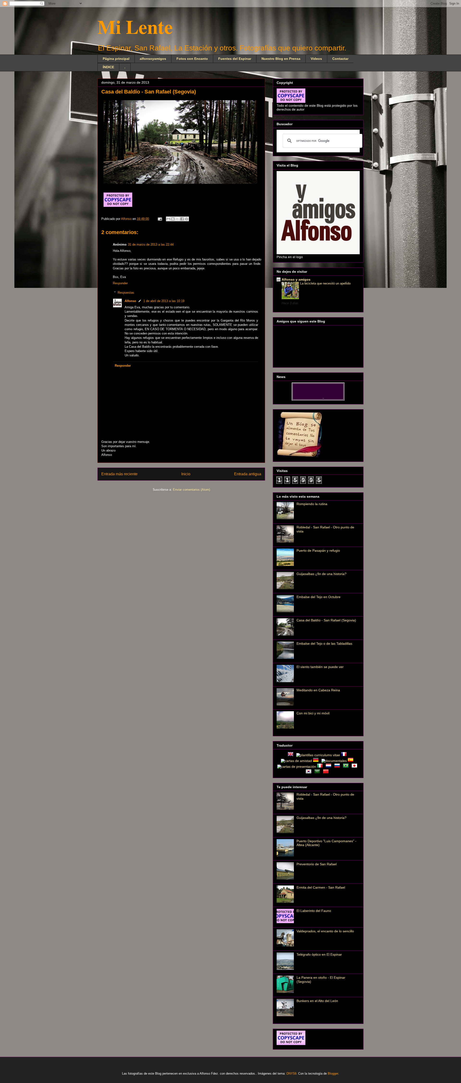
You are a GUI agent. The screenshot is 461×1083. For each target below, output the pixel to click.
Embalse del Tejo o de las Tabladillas (324, 643)
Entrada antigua (247, 474)
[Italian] (321, 766)
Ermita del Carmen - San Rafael (321, 887)
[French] (345, 755)
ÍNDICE (108, 67)
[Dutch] (329, 766)
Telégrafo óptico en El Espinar (319, 954)
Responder (120, 283)
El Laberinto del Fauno (314, 911)
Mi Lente (135, 26)
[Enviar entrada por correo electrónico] (159, 219)
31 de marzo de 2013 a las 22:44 (151, 244)
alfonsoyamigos (153, 59)
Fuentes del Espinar (234, 59)
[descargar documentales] (334, 761)
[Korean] (309, 772)
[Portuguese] (347, 766)
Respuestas (126, 292)
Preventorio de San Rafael (317, 864)
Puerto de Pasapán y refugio (318, 550)
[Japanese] (355, 766)
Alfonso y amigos (296, 279)
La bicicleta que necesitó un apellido (325, 283)
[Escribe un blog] (172, 219)
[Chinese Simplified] (327, 772)
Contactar (340, 59)
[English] (291, 755)
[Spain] (351, 761)
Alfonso (127, 219)
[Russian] (338, 766)
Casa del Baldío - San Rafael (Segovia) (326, 620)
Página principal (116, 59)
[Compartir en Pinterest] (186, 219)
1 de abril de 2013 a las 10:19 (163, 301)
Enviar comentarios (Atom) (191, 489)
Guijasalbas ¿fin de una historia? (321, 574)
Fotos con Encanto (192, 59)
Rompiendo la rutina (312, 504)
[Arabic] (318, 772)
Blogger (333, 1073)
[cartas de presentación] (296, 766)
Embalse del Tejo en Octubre (318, 597)
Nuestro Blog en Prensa (280, 59)
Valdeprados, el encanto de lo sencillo (325, 931)
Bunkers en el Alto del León (317, 1001)
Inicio (185, 474)
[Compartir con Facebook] (182, 219)
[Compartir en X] (177, 219)
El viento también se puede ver (320, 667)
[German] (317, 761)
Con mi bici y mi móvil (313, 713)
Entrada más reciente (119, 474)
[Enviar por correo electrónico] (168, 219)
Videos (316, 59)
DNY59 (291, 1073)
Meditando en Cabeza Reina (318, 690)
